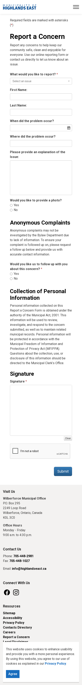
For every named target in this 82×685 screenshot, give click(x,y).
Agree (12, 674)
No (15, 210)
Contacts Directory (17, 627)
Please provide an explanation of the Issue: (37, 154)
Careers (9, 632)
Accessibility (12, 618)
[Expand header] (76, 7)
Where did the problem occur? (33, 136)
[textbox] (40, 81)
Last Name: (18, 105)
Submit (63, 471)
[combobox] (41, 81)
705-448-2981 (23, 556)
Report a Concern (16, 637)
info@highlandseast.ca (29, 569)
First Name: (18, 90)
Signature (17, 381)
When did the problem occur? (32, 121)
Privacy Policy (13, 623)
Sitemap (9, 613)
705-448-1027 (19, 561)
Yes (16, 205)
